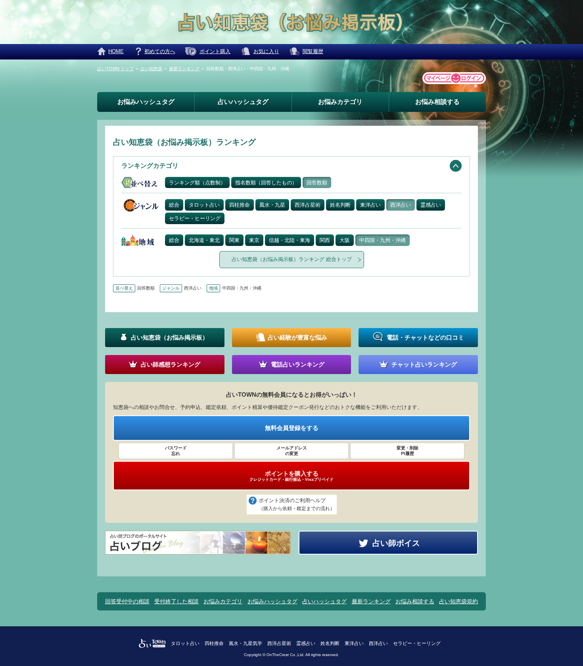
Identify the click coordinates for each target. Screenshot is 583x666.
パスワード (176, 450)
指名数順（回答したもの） (266, 183)
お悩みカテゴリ (340, 101)
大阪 (344, 240)
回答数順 (317, 183)
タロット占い (204, 205)
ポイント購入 (214, 51)
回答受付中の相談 (127, 601)
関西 (325, 240)
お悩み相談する (437, 101)
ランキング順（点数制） (197, 183)
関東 (234, 240)
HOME (116, 51)
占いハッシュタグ (243, 101)
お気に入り (266, 51)
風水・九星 (272, 205)
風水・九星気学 (245, 643)
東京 (254, 240)
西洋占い (400, 205)
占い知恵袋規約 (458, 601)
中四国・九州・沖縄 (382, 240)
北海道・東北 (204, 240)
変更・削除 (407, 450)
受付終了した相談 (176, 601)
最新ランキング (371, 601)
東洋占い (370, 205)
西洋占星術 (307, 205)
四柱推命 (239, 205)
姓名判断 (340, 205)
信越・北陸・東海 (289, 240)
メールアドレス (291, 450)
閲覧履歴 (313, 51)
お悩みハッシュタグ (146, 101)
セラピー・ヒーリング (195, 218)
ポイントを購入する (291, 476)
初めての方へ (159, 51)
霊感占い (430, 205)
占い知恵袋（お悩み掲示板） (292, 259)
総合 (174, 205)
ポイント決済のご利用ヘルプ (297, 504)
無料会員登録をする (291, 427)
